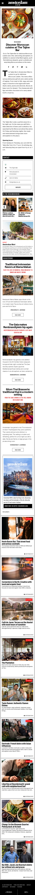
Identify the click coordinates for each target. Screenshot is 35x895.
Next (31, 207)
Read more (18, 315)
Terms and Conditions (19, 885)
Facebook (19, 887)
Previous (4, 207)
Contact (29, 885)
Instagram (12, 887)
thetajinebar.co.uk (14, 182)
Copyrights (5, 887)
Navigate (18, 187)
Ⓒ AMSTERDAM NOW (7, 885)
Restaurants (17, 42)
